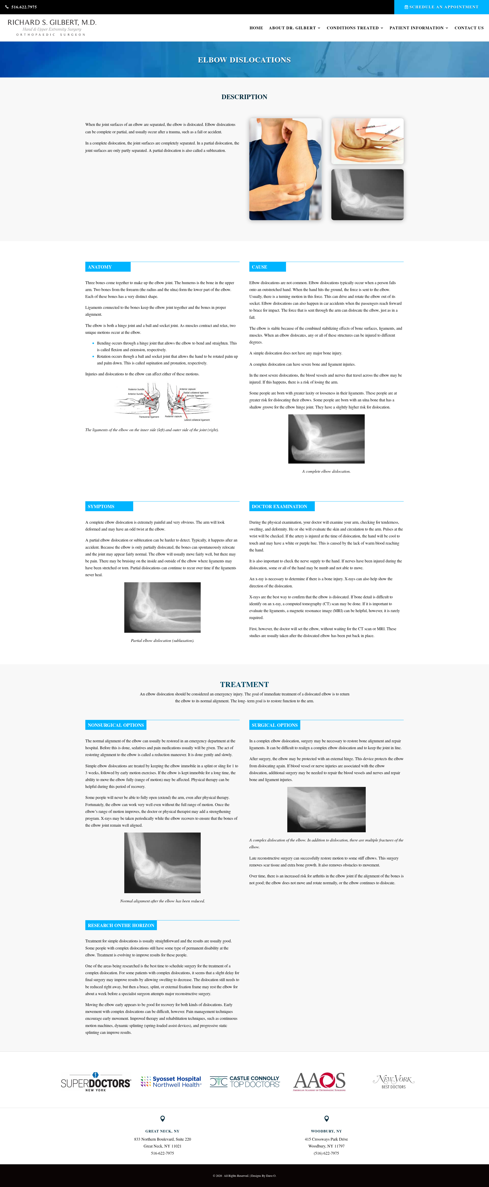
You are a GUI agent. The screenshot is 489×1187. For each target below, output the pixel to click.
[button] (56, 1082)
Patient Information (417, 28)
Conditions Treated (353, 28)
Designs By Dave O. (263, 1175)
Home (256, 28)
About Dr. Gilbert (292, 28)
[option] (96, 1082)
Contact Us (469, 28)
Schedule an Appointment (444, 7)
